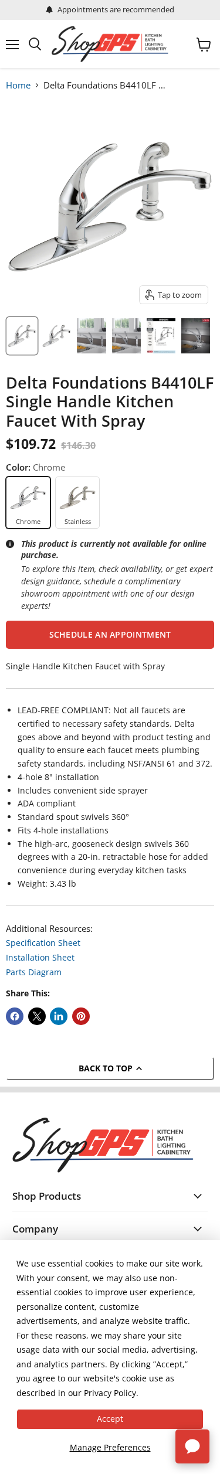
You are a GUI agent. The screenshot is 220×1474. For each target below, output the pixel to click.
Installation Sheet (40, 957)
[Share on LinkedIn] (58, 1016)
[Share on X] (37, 1016)
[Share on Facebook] (14, 1016)
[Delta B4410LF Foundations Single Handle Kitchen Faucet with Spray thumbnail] (22, 336)
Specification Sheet (43, 942)
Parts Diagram (34, 972)
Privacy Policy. (111, 1392)
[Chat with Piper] (192, 1446)
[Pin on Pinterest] (81, 1016)
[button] (110, 635)
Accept (110, 1418)
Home (18, 85)
